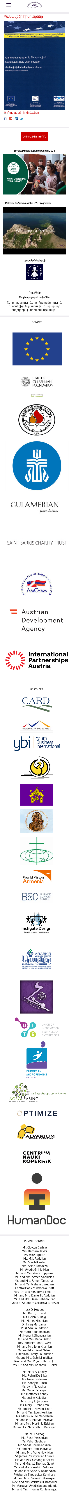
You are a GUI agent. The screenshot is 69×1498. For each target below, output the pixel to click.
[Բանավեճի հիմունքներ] (34, 109)
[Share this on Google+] (10, 119)
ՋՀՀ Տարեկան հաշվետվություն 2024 (34, 150)
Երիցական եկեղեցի (34, 260)
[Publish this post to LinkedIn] (16, 119)
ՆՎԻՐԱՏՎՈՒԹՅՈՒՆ (34, 136)
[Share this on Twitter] (21, 119)
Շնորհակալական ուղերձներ (34, 297)
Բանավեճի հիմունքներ (23, 113)
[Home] (34, 8)
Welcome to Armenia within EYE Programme (28, 203)
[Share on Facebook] (5, 119)
